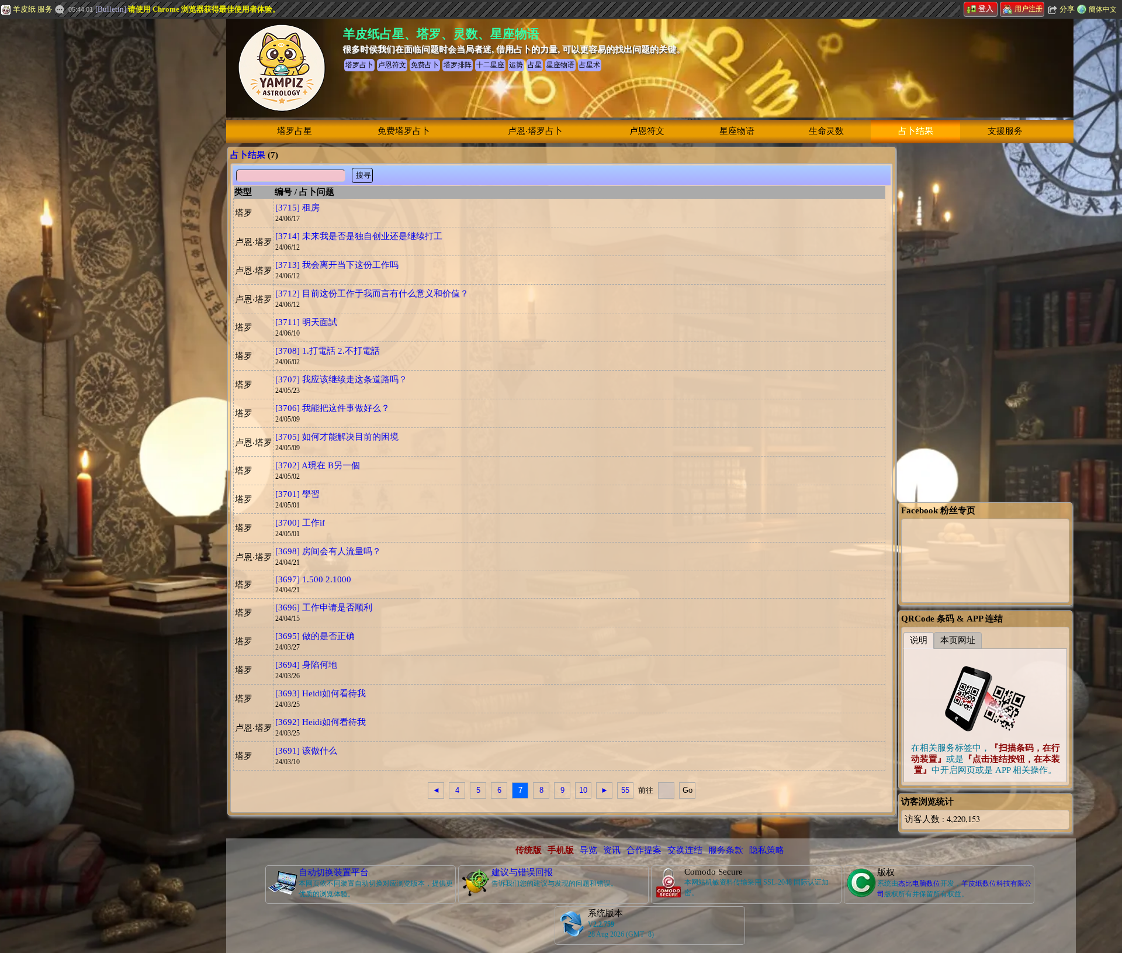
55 (625, 790)
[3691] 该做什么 (306, 750)
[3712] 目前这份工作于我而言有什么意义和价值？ (372, 293)
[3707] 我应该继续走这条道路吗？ (341, 379)
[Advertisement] (87, 195)
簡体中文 (1103, 9)
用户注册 (1028, 9)
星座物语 (736, 131)
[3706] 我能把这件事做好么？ (332, 408)
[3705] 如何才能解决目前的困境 (337, 436)
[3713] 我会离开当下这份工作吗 (337, 265)
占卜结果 (915, 131)
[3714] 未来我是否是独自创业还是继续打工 (358, 236)
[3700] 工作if (300, 522)
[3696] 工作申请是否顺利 (323, 607)
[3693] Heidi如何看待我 (320, 693)
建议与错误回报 (522, 872)
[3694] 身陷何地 (306, 664)
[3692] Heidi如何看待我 (320, 722)
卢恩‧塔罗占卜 (535, 131)
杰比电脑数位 (919, 883)
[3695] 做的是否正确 (315, 636)
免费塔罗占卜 (404, 131)
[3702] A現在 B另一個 (317, 465)
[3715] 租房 (297, 207)
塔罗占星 (294, 131)
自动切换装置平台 (334, 872)
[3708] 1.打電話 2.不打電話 (327, 350)
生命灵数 (826, 131)
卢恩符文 (646, 131)
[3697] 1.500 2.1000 (313, 579)
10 (583, 790)
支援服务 (1005, 131)
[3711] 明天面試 (306, 322)
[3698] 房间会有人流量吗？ (328, 551)
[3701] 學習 (297, 494)
